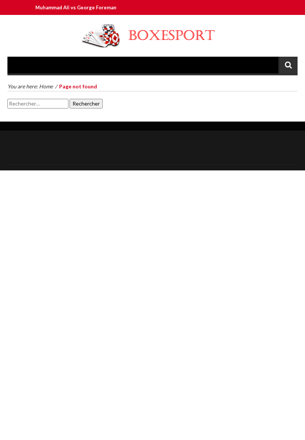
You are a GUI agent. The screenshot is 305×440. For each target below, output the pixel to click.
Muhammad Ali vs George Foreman (72, 7)
